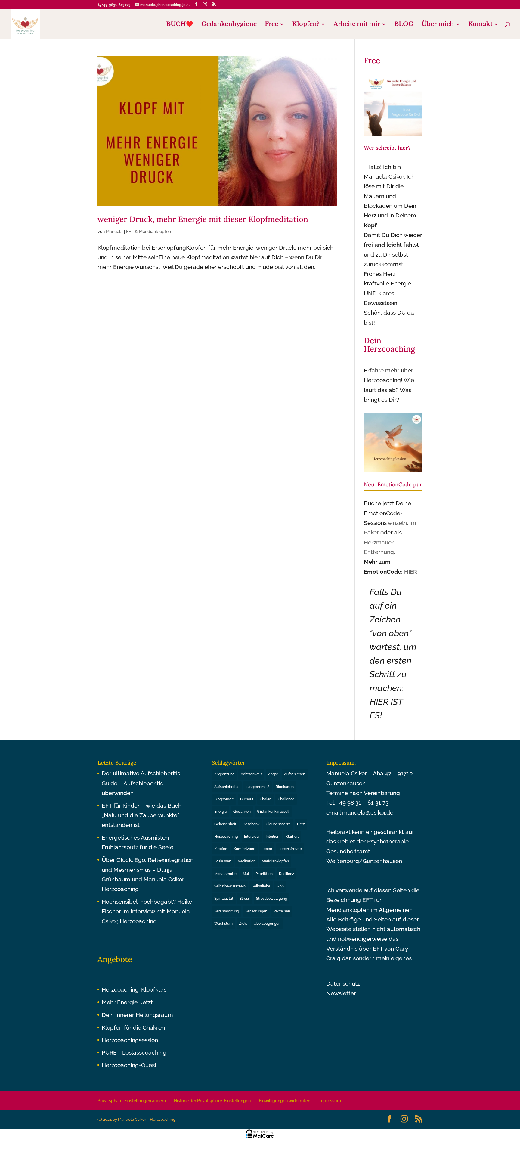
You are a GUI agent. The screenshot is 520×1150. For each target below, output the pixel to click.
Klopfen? (305, 24)
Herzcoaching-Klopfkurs (134, 989)
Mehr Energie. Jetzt (127, 1002)
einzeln (397, 522)
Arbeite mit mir (356, 24)
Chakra (265, 799)
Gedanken (242, 811)
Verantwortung (226, 911)
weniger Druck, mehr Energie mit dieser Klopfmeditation (203, 219)
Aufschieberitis (226, 787)
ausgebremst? (257, 787)
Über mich (438, 24)
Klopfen (220, 849)
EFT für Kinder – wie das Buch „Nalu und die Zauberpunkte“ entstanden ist (141, 815)
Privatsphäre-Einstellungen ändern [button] (132, 1100)
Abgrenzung (224, 774)
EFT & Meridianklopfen (148, 231)
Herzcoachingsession (130, 1040)
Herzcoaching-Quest (129, 1065)
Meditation (246, 861)
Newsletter (341, 993)
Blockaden (285, 787)
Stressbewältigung (271, 898)
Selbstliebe (261, 886)
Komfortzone (244, 849)
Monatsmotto (225, 874)
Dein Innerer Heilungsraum (137, 1014)
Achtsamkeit (251, 774)
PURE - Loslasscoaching (134, 1052)
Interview (251, 836)
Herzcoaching (226, 836)
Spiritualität (223, 898)
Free (271, 24)
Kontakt (480, 24)
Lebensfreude (290, 849)
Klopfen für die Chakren (133, 1027)
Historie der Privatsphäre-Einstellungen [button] (212, 1100)
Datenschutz (343, 983)
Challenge (286, 799)
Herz (301, 824)
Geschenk (251, 824)
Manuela (114, 231)
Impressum (329, 1100)
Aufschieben (294, 774)
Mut (246, 874)
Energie (220, 811)
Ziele (243, 923)
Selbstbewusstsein (230, 886)
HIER (410, 571)
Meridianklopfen (275, 861)
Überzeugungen (267, 923)
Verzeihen (282, 911)
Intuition (272, 836)
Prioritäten (264, 874)
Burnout (246, 799)
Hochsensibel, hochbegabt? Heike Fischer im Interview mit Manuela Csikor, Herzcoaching (147, 911)
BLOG (403, 24)
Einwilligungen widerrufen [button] (284, 1100)
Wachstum (223, 923)
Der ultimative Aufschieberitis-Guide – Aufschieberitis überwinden (142, 783)
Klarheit (292, 836)
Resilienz (286, 874)
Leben (267, 849)
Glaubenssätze (278, 824)
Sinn (280, 886)
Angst (273, 774)
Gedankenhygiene (229, 24)
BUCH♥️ (179, 24)
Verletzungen (256, 911)
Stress (245, 898)
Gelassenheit (225, 824)
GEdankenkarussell (273, 811)
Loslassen (222, 861)
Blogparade (224, 799)
